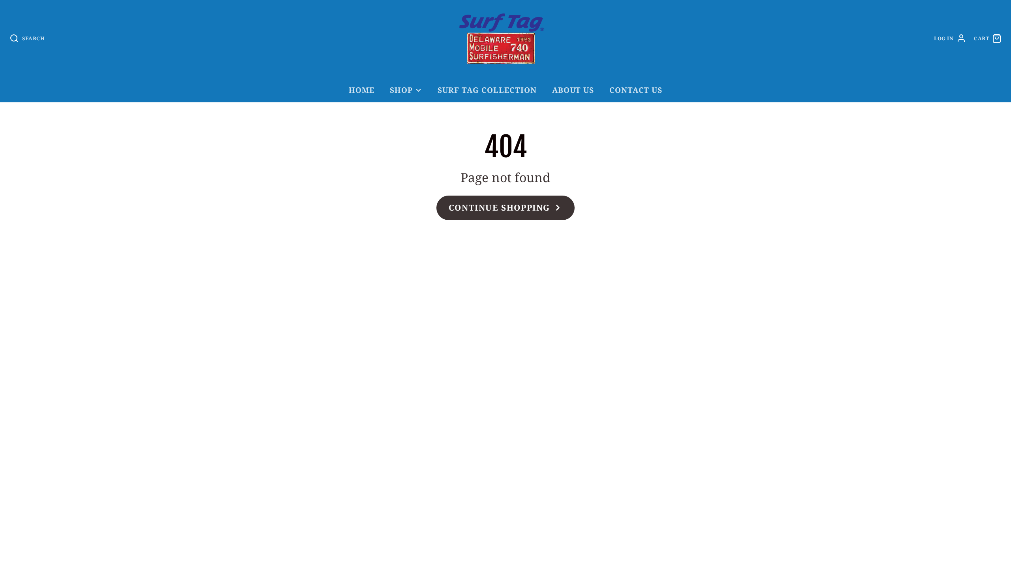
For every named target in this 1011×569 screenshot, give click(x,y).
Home (362, 90)
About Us (573, 90)
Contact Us (636, 90)
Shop (401, 90)
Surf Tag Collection (487, 90)
